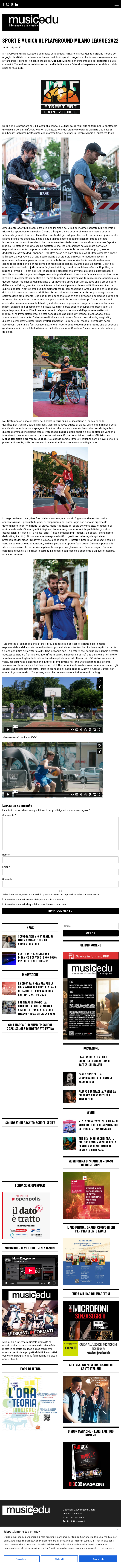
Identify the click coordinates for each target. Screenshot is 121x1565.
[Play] (6, 1283)
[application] (30, 1270)
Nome (6, 854)
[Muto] (49, 1283)
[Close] (118, 1529)
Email (6, 867)
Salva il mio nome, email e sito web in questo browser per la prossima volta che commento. (50, 894)
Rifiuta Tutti (59, 1558)
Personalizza (20, 1558)
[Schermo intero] (54, 1283)
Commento (9, 815)
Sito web (7, 879)
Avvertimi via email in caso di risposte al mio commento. (35, 899)
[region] (60, 1546)
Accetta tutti (98, 1558)
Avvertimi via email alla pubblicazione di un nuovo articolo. (36, 904)
